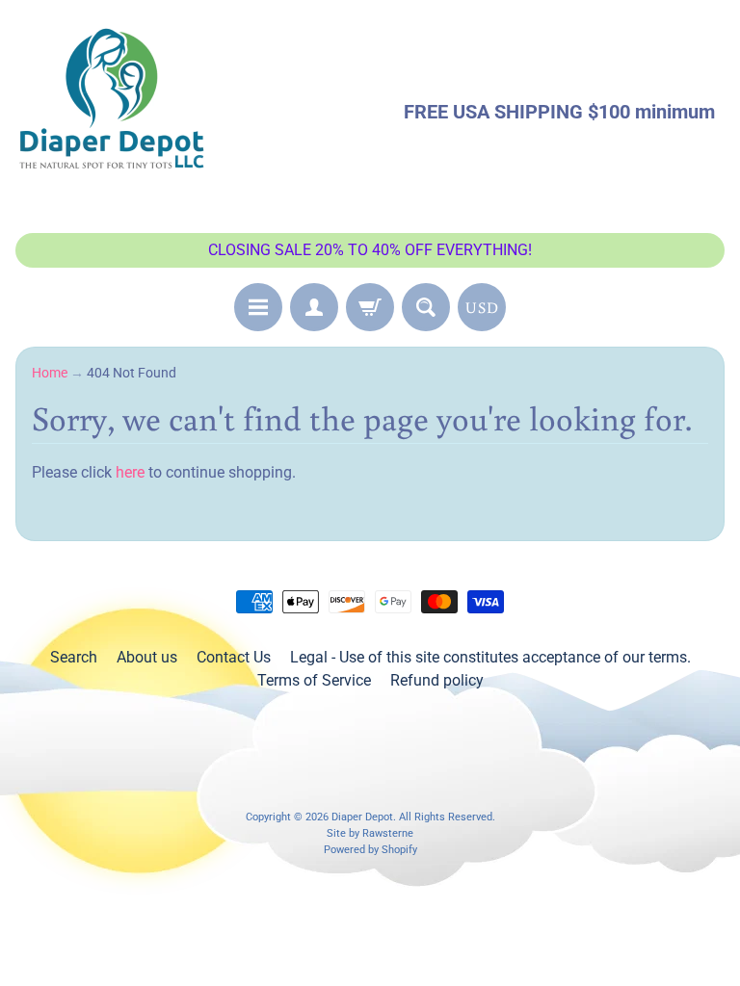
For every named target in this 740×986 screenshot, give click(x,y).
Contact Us (234, 657)
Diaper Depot (362, 817)
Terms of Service (314, 680)
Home (49, 372)
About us (147, 657)
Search (73, 657)
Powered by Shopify (370, 849)
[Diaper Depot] (111, 111)
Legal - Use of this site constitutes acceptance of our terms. (490, 657)
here (130, 472)
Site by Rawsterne (370, 833)
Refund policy (437, 680)
